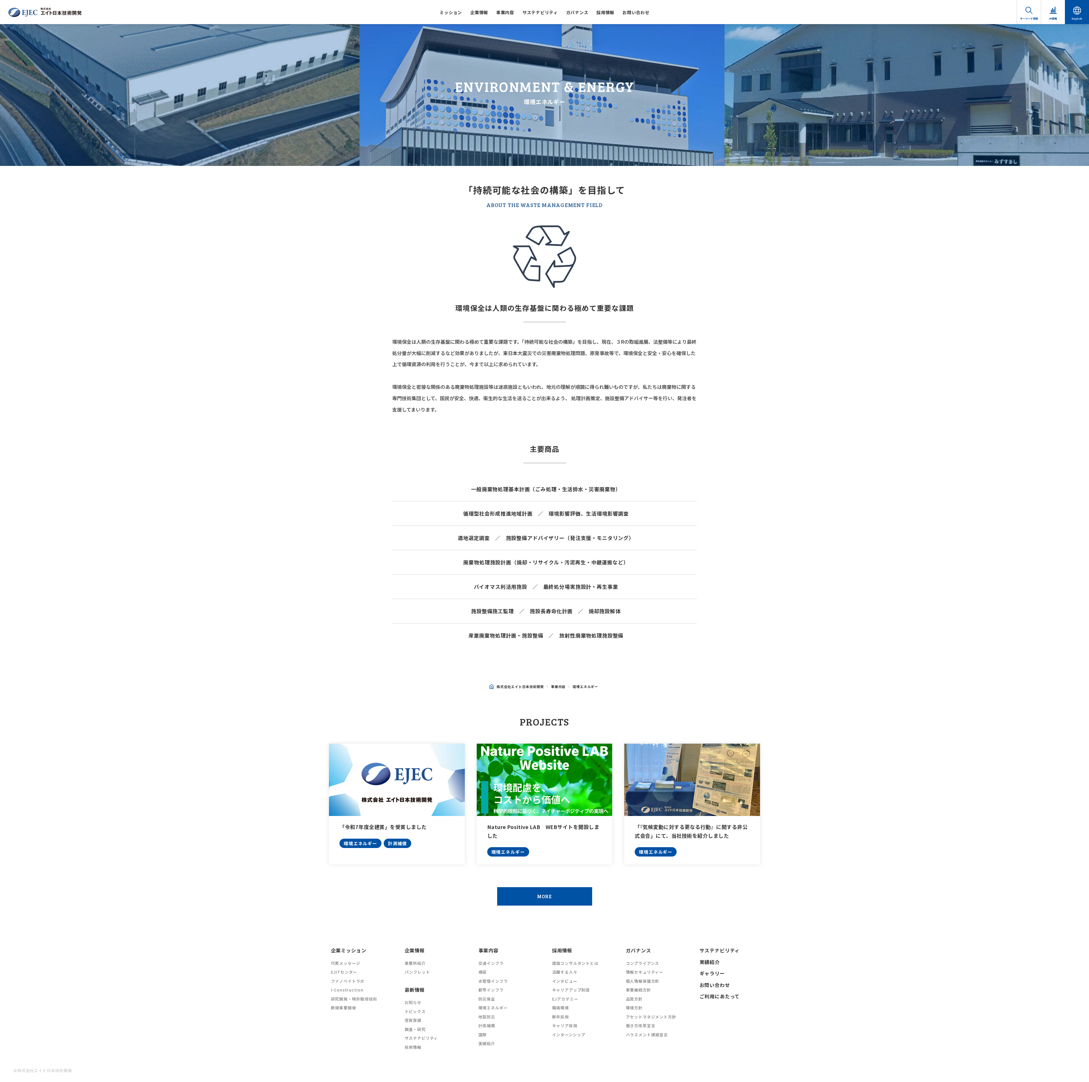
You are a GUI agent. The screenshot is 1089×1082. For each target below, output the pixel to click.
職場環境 (560, 1008)
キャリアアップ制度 (571, 990)
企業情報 (479, 12)
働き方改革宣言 (640, 1025)
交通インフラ (491, 963)
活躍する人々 (564, 972)
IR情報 (1053, 18)
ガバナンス (577, 12)
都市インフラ (491, 990)
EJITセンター (344, 972)
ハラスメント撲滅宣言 (647, 1034)
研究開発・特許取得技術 (354, 999)
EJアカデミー (565, 999)
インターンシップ (569, 1034)
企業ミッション (348, 950)
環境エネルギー (360, 843)
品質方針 (634, 999)
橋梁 (482, 972)
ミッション (451, 12)
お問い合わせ (635, 12)
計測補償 (397, 843)
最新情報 (415, 989)
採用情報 (605, 12)
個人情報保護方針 (643, 981)
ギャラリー (712, 973)
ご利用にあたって (720, 996)
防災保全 (486, 999)
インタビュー (564, 981)
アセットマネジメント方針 (651, 1017)
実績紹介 (486, 1043)
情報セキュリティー (645, 972)
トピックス (415, 1011)
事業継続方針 (638, 990)
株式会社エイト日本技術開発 (520, 686)
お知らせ (413, 1002)
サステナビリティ (540, 12)
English (1077, 18)
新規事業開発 (343, 1008)
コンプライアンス (642, 963)
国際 (482, 1034)
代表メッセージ (345, 963)
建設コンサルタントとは (575, 963)
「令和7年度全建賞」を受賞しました (383, 826)
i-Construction (347, 990)
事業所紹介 (415, 963)
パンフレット (417, 972)
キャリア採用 (564, 1025)
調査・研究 (415, 1029)
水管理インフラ (493, 981)
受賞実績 (413, 1020)
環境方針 (634, 1008)
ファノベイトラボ (348, 981)
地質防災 (486, 1017)
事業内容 (505, 12)
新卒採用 (560, 1017)
